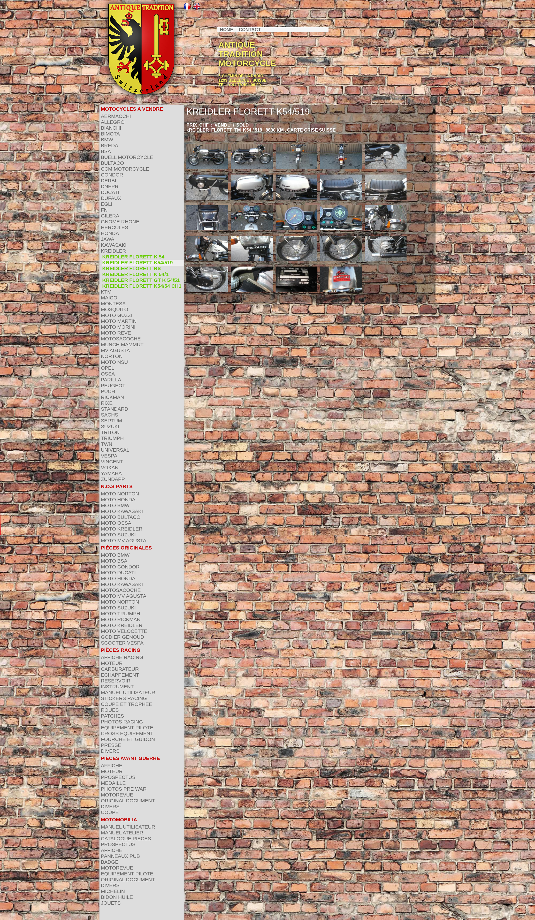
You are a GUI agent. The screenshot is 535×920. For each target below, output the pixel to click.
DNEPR (109, 186)
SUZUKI (110, 426)
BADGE (109, 862)
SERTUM (111, 420)
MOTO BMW (115, 505)
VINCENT (112, 461)
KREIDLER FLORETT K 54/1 (135, 274)
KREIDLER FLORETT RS (131, 268)
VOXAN (109, 467)
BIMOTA (110, 134)
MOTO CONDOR (120, 567)
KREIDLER (113, 251)
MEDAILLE (113, 783)
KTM (106, 292)
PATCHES (112, 716)
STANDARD (114, 409)
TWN (106, 444)
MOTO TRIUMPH (120, 613)
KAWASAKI (114, 245)
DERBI (108, 180)
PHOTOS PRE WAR (124, 789)
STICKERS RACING (124, 698)
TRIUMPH (112, 438)
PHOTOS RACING (122, 722)
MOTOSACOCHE (121, 339)
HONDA (110, 233)
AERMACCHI (116, 116)
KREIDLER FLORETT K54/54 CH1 (141, 286)
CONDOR (112, 175)
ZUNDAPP (113, 479)
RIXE (107, 403)
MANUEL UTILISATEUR (128, 692)
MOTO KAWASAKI (122, 511)
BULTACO (112, 163)
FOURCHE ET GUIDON (128, 739)
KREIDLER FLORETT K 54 (133, 257)
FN (104, 210)
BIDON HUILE (117, 897)
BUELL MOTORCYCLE (127, 157)
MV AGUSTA (115, 350)
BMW (107, 139)
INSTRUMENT (117, 686)
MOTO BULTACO (120, 517)
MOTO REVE (116, 333)
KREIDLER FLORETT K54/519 (137, 262)
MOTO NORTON (120, 494)
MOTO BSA (114, 561)
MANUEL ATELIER (122, 833)
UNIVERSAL (115, 450)
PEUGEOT (113, 385)
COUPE (110, 812)
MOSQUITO (114, 309)
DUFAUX (111, 198)
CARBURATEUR (120, 669)
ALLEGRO (113, 122)
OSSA (108, 374)
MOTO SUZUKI (118, 535)
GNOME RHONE (120, 221)
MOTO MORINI (118, 327)
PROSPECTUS (118, 777)
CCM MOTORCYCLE (125, 169)
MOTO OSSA (116, 523)
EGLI (106, 204)
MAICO (109, 298)
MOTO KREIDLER (121, 529)
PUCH (108, 391)
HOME (226, 29)
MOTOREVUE (117, 795)
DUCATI (110, 192)
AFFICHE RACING (122, 657)
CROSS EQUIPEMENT (127, 733)
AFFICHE (111, 765)
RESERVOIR (115, 681)
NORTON (112, 356)
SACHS (109, 415)
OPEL (107, 368)
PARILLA (111, 379)
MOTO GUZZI (116, 315)
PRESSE (111, 745)
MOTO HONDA (118, 499)
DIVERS (110, 751)
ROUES (110, 710)
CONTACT (250, 29)
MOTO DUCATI (118, 572)
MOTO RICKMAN (120, 619)
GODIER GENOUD (122, 637)
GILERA (110, 216)
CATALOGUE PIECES (126, 838)
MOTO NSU (114, 362)
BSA (106, 151)
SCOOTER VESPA (122, 643)
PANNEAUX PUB (120, 856)
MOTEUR (112, 663)
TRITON (110, 432)
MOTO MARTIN (119, 321)
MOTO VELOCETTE (124, 631)
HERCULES (114, 227)
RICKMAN (112, 397)
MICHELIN (113, 891)
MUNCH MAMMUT (122, 344)
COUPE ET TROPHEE (126, 704)
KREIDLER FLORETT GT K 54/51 (141, 280)
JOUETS (111, 903)
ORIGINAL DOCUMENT (128, 800)
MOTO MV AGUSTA (123, 540)
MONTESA (113, 303)
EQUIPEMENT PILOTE (127, 727)
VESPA (109, 456)
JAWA (107, 239)
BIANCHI (111, 128)
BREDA (109, 145)
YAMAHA (111, 473)
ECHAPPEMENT (120, 675)
